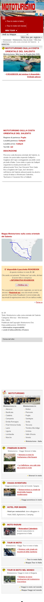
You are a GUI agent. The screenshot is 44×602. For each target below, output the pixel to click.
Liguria (8, 431)
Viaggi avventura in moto (31, 500)
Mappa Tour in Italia (34, 563)
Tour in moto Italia (34, 559)
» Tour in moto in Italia (14, 21)
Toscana (29, 425)
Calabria (9, 415)
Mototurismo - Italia (34, 441)
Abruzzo (9, 409)
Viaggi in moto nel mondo (31, 587)
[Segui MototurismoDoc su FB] (40, 14)
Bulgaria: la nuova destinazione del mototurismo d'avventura (28, 579)
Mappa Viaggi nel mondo (31, 590)
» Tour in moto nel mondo (15, 26)
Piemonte (29, 412)
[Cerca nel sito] (36, 14)
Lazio (8, 428)
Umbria (28, 431)
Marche (9, 437)
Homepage (7, 40)
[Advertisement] (22, 105)
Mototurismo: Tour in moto (23, 40)
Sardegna (29, 419)
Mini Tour (37, 40)
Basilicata (9, 412)
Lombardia (10, 434)
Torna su (39, 302)
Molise (28, 409)
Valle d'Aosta (30, 434)
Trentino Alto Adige (33, 428)
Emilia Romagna (12, 422)
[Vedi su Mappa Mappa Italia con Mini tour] (15, 34)
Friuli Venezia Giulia (13, 425)
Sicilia (28, 422)
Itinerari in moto (35, 476)
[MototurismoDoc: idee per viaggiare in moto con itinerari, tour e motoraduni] (18, 5)
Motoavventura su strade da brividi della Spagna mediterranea (28, 492)
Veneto (28, 437)
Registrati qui (14, 292)
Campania (10, 419)
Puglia (28, 415)
